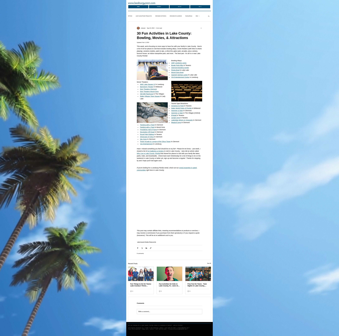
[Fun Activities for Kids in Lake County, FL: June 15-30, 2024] (169, 248)
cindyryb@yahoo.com (183, 301)
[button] (209, 16)
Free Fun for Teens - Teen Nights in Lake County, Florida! (197, 259)
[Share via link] (150, 222)
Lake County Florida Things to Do (144, 16)
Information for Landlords (176, 16)
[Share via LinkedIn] (146, 222)
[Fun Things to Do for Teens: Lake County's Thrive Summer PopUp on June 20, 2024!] (141, 248)
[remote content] (169, 187)
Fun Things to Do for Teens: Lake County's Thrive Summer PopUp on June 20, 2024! (140, 259)
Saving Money (188, 16)
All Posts (130, 16)
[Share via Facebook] (138, 222)
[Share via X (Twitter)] (142, 222)
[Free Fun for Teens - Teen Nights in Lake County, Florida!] (198, 248)
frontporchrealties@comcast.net (177, 303)
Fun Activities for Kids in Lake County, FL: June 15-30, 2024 (169, 259)
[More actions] (201, 28)
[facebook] (208, 299)
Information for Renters (160, 16)
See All (209, 237)
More (197, 16)
